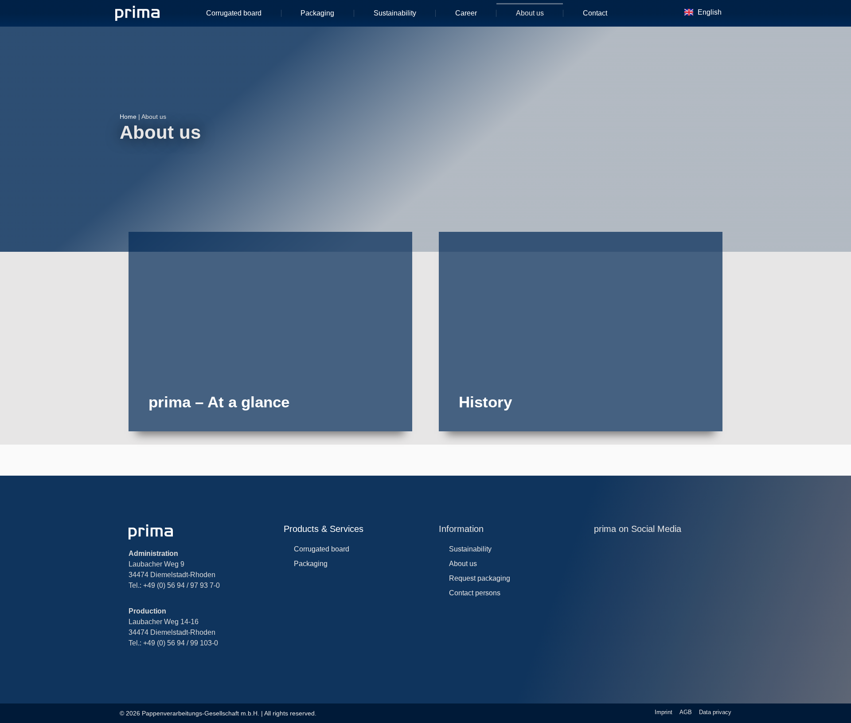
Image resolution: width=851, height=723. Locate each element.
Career (466, 13)
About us (530, 13)
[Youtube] (635, 548)
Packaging (317, 13)
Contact (595, 13)
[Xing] (689, 548)
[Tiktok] (671, 548)
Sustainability (395, 13)
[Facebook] (653, 548)
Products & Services (323, 529)
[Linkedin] (616, 548)
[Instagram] (598, 548)
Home (128, 116)
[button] (659, 13)
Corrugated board (234, 13)
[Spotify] (707, 548)
